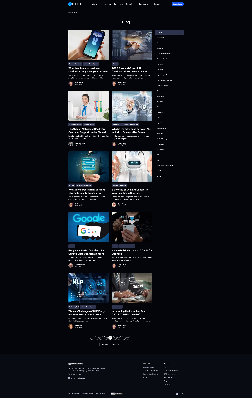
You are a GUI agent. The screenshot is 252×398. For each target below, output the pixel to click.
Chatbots (115, 64)
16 (119, 338)
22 (128, 338)
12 (101, 338)
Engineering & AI (117, 124)
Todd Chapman (80, 265)
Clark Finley (122, 204)
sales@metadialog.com (78, 378)
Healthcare (123, 185)
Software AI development (91, 64)
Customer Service (89, 124)
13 (106, 338)
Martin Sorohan (80, 143)
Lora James (78, 325)
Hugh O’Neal (79, 82)
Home (70, 12)
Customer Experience (75, 64)
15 (115, 338)
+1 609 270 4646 (76, 374)
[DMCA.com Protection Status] (117, 393)
